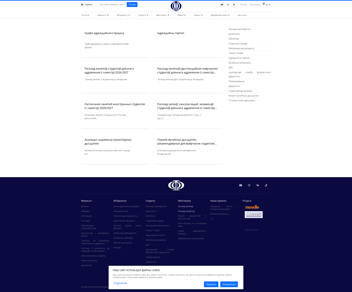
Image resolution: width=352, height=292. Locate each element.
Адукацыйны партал (170, 33)
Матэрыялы (255, 4)
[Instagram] (228, 4)
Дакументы (234, 86)
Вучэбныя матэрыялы (240, 62)
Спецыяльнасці (120, 211)
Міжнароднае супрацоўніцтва (88, 227)
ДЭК (231, 67)
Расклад (243, 4)
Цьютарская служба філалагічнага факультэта (250, 74)
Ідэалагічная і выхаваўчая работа (95, 234)
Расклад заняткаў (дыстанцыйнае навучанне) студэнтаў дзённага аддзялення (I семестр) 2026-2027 (187, 72)
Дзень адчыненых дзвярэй (126, 206)
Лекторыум (86, 216)
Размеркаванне (236, 81)
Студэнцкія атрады (238, 43)
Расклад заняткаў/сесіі (240, 29)
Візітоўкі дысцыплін (122, 242)
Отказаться (229, 284)
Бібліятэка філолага (219, 214)
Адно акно (242, 15)
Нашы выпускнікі (89, 260)
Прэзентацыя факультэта (125, 216)
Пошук (132, 4)
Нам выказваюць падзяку (93, 255)
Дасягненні (234, 33)
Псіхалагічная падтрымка (242, 100)
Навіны (197, 15)
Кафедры (85, 211)
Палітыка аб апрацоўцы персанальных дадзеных (95, 242)
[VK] (234, 4)
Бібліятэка (234, 38)
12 (211, 218)
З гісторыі (85, 220)
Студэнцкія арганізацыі (240, 90)
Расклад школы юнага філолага (127, 227)
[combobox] (112, 4)
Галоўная (85, 15)
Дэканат (85, 206)
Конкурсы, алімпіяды (123, 238)
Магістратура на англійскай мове (192, 224)
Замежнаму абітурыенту (124, 233)
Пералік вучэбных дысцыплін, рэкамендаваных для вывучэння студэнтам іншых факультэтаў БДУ (186, 143)
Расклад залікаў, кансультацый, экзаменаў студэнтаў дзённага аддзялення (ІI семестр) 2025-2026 (186, 108)
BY (266, 5)
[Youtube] (222, 4)
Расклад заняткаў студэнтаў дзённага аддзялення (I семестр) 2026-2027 (109, 70)
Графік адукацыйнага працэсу (104, 33)
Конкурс (117, 247)
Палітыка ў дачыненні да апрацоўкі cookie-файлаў (95, 249)
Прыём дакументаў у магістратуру (192, 217)
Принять (211, 284)
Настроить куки (251, 229)
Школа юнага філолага (124, 220)
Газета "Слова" (236, 53)
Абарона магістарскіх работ (191, 238)
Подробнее (120, 283)
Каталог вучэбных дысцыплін (244, 95)
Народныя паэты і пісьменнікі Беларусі (224, 207)
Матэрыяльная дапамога (241, 48)
